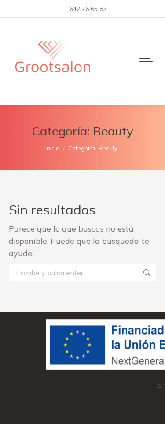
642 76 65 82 (88, 9)
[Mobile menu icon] (146, 61)
